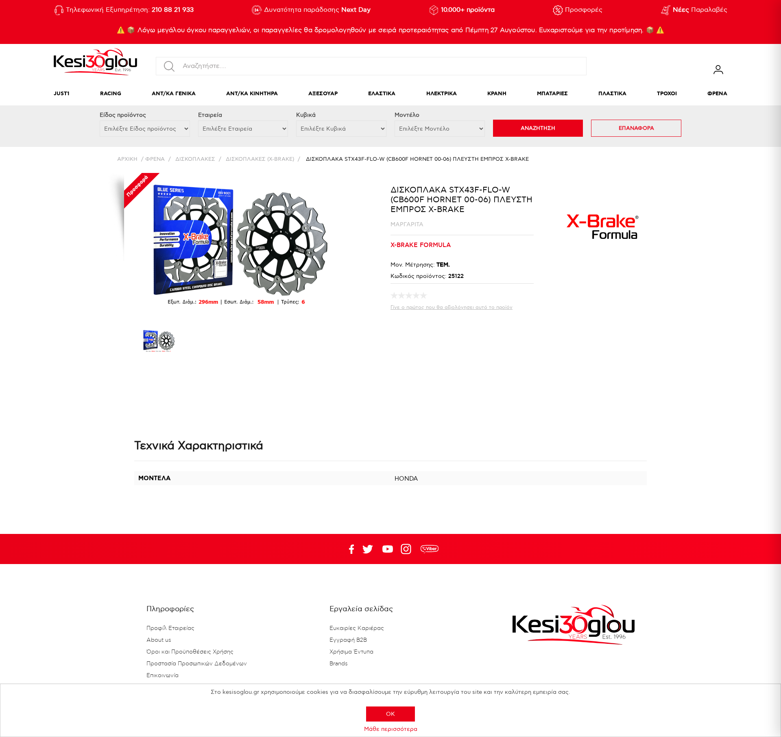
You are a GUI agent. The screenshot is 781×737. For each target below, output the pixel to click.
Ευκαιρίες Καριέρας (356, 628)
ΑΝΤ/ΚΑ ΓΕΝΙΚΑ (174, 93)
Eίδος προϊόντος (123, 115)
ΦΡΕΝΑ (717, 93)
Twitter (388, 549)
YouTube (368, 549)
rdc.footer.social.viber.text (429, 549)
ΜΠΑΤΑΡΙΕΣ (552, 93)
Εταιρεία (210, 115)
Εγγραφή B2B (348, 640)
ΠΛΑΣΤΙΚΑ (612, 93)
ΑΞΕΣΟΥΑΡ (323, 93)
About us (158, 640)
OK (390, 714)
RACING (110, 93)
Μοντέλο (407, 115)
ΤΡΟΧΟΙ (667, 93)
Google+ (407, 549)
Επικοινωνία (162, 675)
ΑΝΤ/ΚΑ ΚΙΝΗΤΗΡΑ (252, 93)
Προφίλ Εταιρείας (170, 628)
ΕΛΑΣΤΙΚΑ (381, 93)
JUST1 (62, 93)
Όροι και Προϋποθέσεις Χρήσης (189, 652)
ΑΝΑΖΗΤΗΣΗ (538, 128)
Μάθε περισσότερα (390, 729)
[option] (158, 342)
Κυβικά (306, 115)
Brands (338, 663)
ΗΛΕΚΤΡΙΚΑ (441, 93)
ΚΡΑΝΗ (496, 93)
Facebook (348, 549)
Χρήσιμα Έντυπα (351, 652)
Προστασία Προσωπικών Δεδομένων (196, 663)
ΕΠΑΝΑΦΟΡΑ (636, 128)
